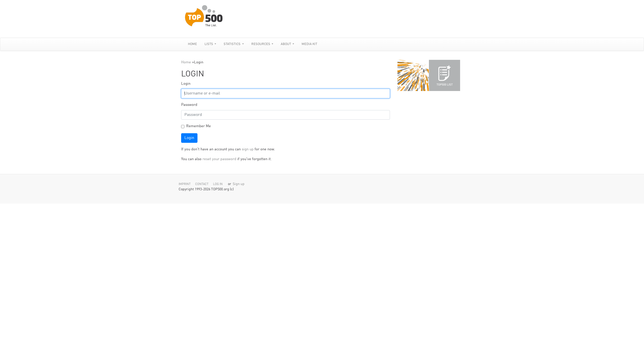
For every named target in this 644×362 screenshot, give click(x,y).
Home (192, 44)
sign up (248, 149)
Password (189, 105)
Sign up (239, 184)
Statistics (232, 44)
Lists (209, 44)
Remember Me (198, 126)
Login (185, 84)
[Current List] (444, 75)
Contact (202, 184)
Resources (261, 44)
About (286, 44)
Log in (218, 184)
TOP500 (413, 75)
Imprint (185, 184)
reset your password (219, 159)
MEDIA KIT (309, 44)
